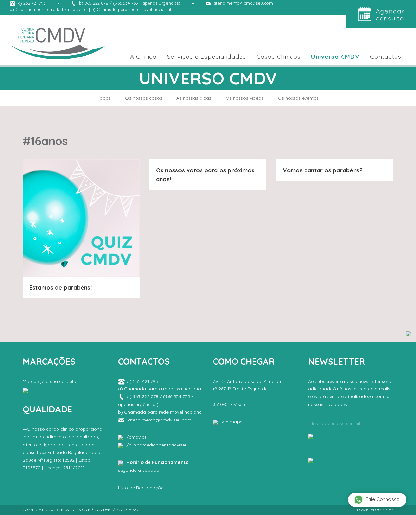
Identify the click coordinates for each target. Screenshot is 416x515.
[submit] (310, 436)
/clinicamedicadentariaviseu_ (158, 445)
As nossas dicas (193, 98)
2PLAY (387, 509)
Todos (104, 98)
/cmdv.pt (136, 437)
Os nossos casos (143, 98)
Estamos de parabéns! (60, 287)
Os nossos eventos (298, 98)
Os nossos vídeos (245, 98)
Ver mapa (232, 422)
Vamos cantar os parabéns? (323, 170)
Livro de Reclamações (142, 488)
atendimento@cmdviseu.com (243, 3)
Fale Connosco (383, 499)
